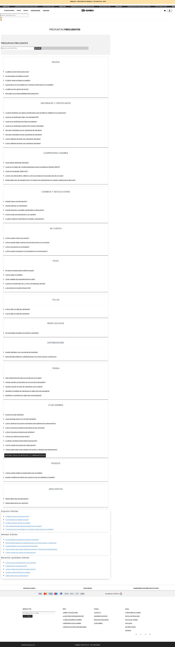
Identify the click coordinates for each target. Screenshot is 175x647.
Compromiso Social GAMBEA (72, 623)
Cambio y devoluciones (70, 612)
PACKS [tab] (25, 10)
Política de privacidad (132, 616)
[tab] (35, 10)
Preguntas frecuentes (101, 620)
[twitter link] (140, 634)
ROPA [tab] (19, 10)
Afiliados (128, 630)
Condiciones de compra (133, 612)
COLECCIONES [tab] (9, 10)
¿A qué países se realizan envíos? (73, 616)
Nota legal (128, 623)
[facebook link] (145, 634)
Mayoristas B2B (130, 627)
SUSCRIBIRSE (27, 616)
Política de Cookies (131, 620)
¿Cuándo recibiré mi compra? (72, 620)
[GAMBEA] (87, 10)
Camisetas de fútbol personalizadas (74, 627)
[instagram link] (136, 634)
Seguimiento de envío (100, 616)
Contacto (97, 612)
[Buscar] (1, 19)
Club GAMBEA (98, 623)
